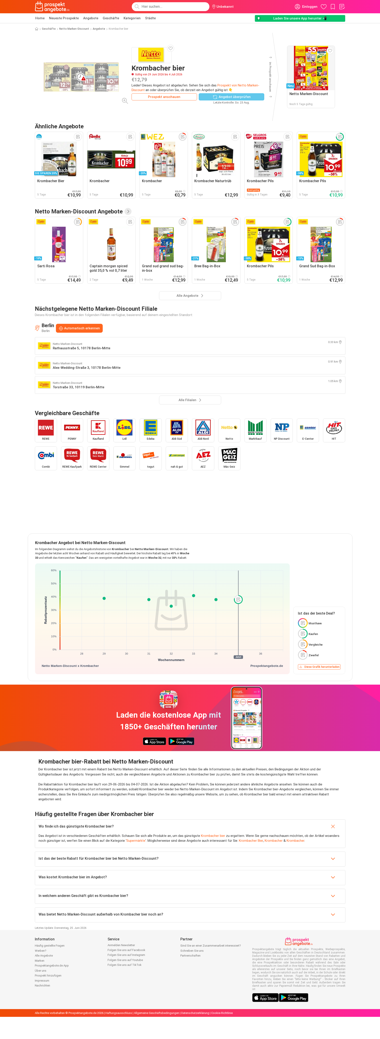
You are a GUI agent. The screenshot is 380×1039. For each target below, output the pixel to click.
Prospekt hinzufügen (48, 975)
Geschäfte (111, 18)
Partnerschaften (190, 955)
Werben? (40, 950)
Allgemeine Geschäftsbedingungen (156, 1013)
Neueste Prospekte (64, 18)
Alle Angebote (44, 955)
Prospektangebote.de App (52, 965)
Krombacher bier (213, 836)
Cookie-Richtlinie (222, 1013)
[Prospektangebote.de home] (52, 6)
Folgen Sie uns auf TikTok (125, 965)
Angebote (90, 18)
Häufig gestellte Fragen (50, 945)
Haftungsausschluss (118, 1013)
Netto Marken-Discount (74, 28)
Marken (39, 960)
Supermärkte (135, 841)
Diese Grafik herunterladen (321, 666)
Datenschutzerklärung (195, 1013)
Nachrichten (42, 985)
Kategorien (132, 18)
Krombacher (274, 841)
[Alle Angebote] (128, 211)
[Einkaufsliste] (341, 6)
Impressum (42, 980)
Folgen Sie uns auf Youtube (125, 960)
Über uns (40, 970)
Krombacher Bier (251, 841)
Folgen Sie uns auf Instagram (126, 955)
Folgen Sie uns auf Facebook (126, 950)
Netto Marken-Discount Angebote (79, 211)
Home (40, 18)
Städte (150, 18)
